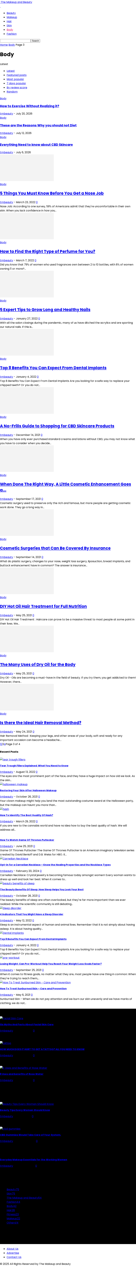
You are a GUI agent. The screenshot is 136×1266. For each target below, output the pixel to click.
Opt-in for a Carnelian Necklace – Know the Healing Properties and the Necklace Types (55, 864)
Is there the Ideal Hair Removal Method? (40, 722)
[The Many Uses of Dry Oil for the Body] (27, 651)
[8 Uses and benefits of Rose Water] (23, 1068)
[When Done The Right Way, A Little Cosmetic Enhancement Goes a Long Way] (27, 471)
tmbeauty (6, 114)
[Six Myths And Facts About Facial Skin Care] (11, 1018)
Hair (9, 21)
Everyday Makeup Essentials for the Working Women (33, 1159)
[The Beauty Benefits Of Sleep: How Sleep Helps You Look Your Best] (17, 883)
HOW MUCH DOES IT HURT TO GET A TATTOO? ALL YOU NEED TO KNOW (42, 1049)
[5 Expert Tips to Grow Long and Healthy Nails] (27, 296)
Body (10, 30)
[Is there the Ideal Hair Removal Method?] (27, 709)
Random (12, 92)
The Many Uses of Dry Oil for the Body (37, 664)
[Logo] (0, 6)
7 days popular (16, 83)
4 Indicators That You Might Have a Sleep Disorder (31, 914)
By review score (17, 87)
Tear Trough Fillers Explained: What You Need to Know (34, 765)
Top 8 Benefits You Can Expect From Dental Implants (53, 368)
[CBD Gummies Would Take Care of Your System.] (10, 1129)
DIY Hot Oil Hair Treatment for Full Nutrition (43, 606)
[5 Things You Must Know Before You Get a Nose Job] (27, 180)
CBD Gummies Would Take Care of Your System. (30, 1135)
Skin (9, 25)
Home (4, 45)
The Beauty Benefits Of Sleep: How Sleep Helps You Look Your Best (42, 889)
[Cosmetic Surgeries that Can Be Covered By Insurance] (27, 535)
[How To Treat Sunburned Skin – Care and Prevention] (35, 982)
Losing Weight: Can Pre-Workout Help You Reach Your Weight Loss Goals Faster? (51, 963)
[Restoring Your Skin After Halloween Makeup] (14, 784)
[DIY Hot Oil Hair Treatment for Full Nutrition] (27, 593)
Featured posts (17, 75)
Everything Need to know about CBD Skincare (36, 144)
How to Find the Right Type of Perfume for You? (47, 251)
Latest (11, 71)
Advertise (13, 1253)
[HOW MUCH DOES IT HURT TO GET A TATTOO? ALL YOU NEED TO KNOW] (5, 1043)
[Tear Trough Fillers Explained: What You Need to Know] (12, 759)
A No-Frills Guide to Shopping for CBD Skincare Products (57, 426)
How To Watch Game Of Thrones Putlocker (27, 840)
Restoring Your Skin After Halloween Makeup (28, 790)
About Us (12, 1249)
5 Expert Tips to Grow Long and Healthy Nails (45, 309)
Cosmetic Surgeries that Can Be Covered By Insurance (55, 548)
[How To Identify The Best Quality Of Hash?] (4, 809)
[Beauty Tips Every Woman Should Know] (27, 1104)
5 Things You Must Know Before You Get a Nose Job (52, 193)
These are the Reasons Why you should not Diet (38, 125)
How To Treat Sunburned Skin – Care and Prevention (33, 988)
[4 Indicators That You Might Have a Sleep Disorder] (10, 908)
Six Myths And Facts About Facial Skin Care (27, 1024)
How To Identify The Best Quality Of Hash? (26, 815)
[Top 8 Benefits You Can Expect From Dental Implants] (27, 355)
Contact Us (14, 1257)
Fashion (12, 34)
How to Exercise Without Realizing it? (29, 106)
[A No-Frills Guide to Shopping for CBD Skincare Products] (27, 413)
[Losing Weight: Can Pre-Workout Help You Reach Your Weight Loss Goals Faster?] (10, 958)
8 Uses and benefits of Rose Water (21, 1074)
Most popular (15, 79)
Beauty (11, 13)
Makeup (12, 17)
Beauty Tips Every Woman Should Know (25, 1110)
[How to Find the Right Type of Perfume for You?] (27, 238)
